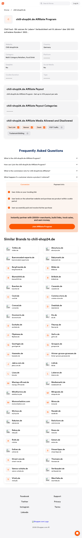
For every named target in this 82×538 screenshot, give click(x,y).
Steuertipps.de (58, 449)
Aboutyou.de (57, 248)
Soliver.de (16, 449)
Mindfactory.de (19, 392)
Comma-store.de (59, 296)
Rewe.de (55, 430)
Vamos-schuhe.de (20, 469)
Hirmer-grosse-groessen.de (63, 353)
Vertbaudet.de (57, 469)
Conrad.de (16, 305)
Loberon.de (56, 373)
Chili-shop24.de (12, 47)
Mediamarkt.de (58, 382)
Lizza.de (15, 373)
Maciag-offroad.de (20, 382)
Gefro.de (55, 334)
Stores (6, 10)
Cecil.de (15, 296)
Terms (57, 507)
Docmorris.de (18, 315)
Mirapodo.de (57, 392)
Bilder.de (55, 267)
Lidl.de (54, 363)
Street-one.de (18, 459)
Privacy (57, 502)
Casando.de (56, 286)
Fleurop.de (56, 325)
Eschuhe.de (17, 325)
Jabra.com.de (18, 363)
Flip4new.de (17, 334)
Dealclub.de (56, 305)
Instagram (24, 507)
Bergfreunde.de (19, 267)
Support (57, 496)
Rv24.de (15, 440)
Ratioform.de (57, 421)
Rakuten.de (17, 421)
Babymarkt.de (57, 257)
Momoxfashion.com (21, 401)
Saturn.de (55, 440)
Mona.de (55, 401)
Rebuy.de (16, 430)
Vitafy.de (16, 478)
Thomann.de (57, 459)
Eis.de (54, 315)
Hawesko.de (17, 353)
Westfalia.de (57, 478)
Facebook (24, 496)
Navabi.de (56, 411)
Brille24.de (56, 277)
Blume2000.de (18, 277)
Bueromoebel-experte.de (23, 257)
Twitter (24, 502)
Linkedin (24, 512)
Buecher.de (17, 286)
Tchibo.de (16, 248)
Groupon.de (56, 344)
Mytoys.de (17, 411)
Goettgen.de (17, 344)
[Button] (41, 3)
